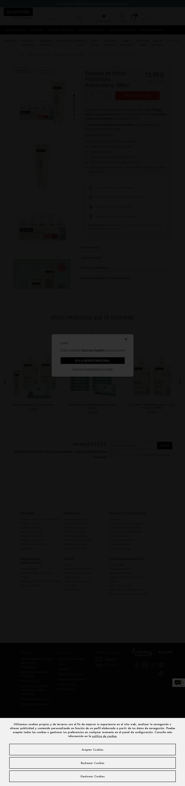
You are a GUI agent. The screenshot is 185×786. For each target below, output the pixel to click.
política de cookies (104, 736)
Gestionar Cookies (92, 776)
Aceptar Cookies (93, 749)
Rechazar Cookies (92, 763)
